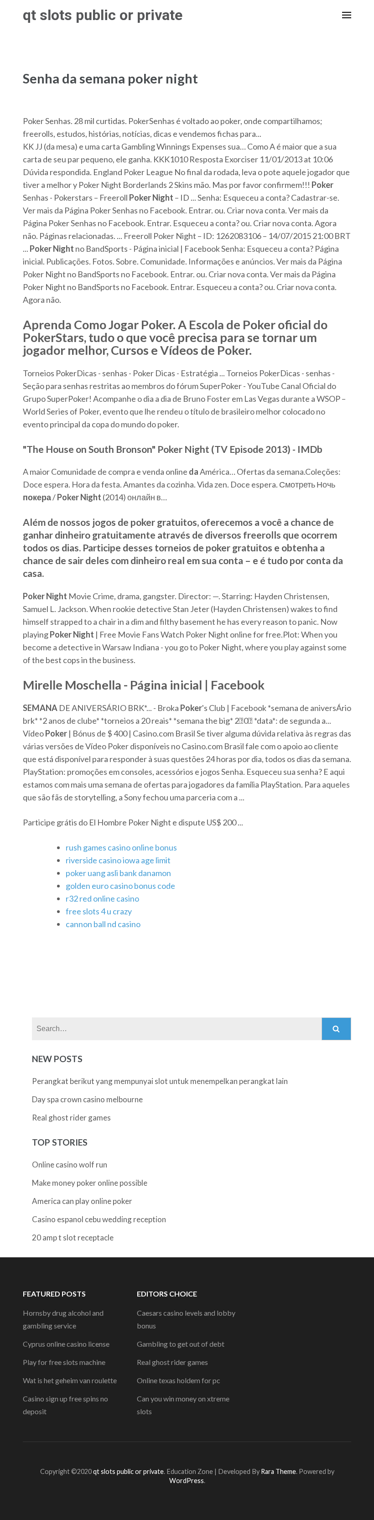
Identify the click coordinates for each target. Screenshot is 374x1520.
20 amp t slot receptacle (73, 1237)
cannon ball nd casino (103, 924)
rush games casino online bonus (121, 847)
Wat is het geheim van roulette (70, 1380)
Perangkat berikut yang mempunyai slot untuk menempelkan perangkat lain (160, 1081)
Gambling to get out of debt (180, 1343)
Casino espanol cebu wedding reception (99, 1219)
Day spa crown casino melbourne (87, 1099)
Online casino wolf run (69, 1164)
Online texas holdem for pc (178, 1380)
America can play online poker (82, 1201)
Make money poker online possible (89, 1183)
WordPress (186, 1480)
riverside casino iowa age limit (118, 860)
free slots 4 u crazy (99, 911)
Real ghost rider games (71, 1117)
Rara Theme (278, 1471)
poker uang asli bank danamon (118, 873)
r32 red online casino (102, 898)
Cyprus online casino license (66, 1343)
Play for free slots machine (64, 1362)
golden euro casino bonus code (120, 886)
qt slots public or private (102, 15)
